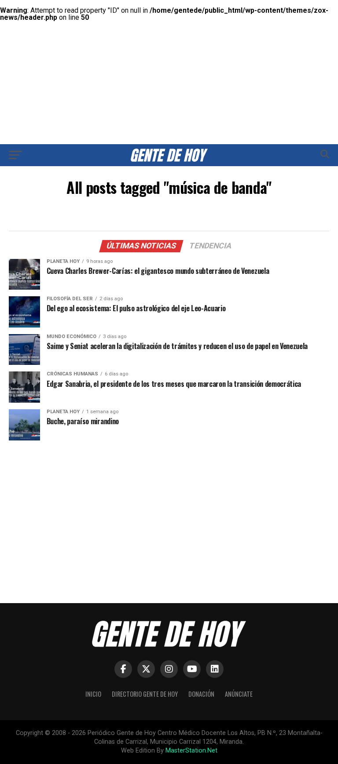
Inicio (93, 694)
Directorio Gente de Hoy (145, 694)
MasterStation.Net (191, 750)
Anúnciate (239, 694)
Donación (201, 694)
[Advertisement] (169, 61)
